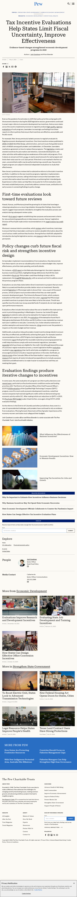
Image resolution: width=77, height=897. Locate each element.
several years (7, 383)
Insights (5, 812)
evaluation (34, 317)
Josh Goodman (32, 559)
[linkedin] (6, 66)
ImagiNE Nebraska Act (23, 278)
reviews (38, 228)
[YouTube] (57, 835)
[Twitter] (54, 835)
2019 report (17, 270)
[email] (12, 66)
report (14, 340)
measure (40, 236)
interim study (7, 355)
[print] (15, 66)
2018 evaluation (14, 388)
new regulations (16, 350)
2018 (4, 144)
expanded (5, 345)
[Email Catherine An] (28, 582)
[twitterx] (9, 66)
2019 (11, 144)
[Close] (74, 883)
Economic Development (31, 591)
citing (39, 325)
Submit (70, 530)
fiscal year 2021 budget (13, 399)
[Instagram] (48, 835)
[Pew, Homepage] (38, 4)
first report (13, 216)
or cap (25, 157)
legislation (51, 149)
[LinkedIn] (51, 835)
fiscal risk (15, 275)
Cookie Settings (26, 893)
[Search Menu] (68, 3)
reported (44, 298)
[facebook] (3, 66)
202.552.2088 (31, 579)
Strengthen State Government (31, 666)
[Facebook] (45, 835)
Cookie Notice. (38, 890)
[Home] (18, 779)
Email (3, 527)
